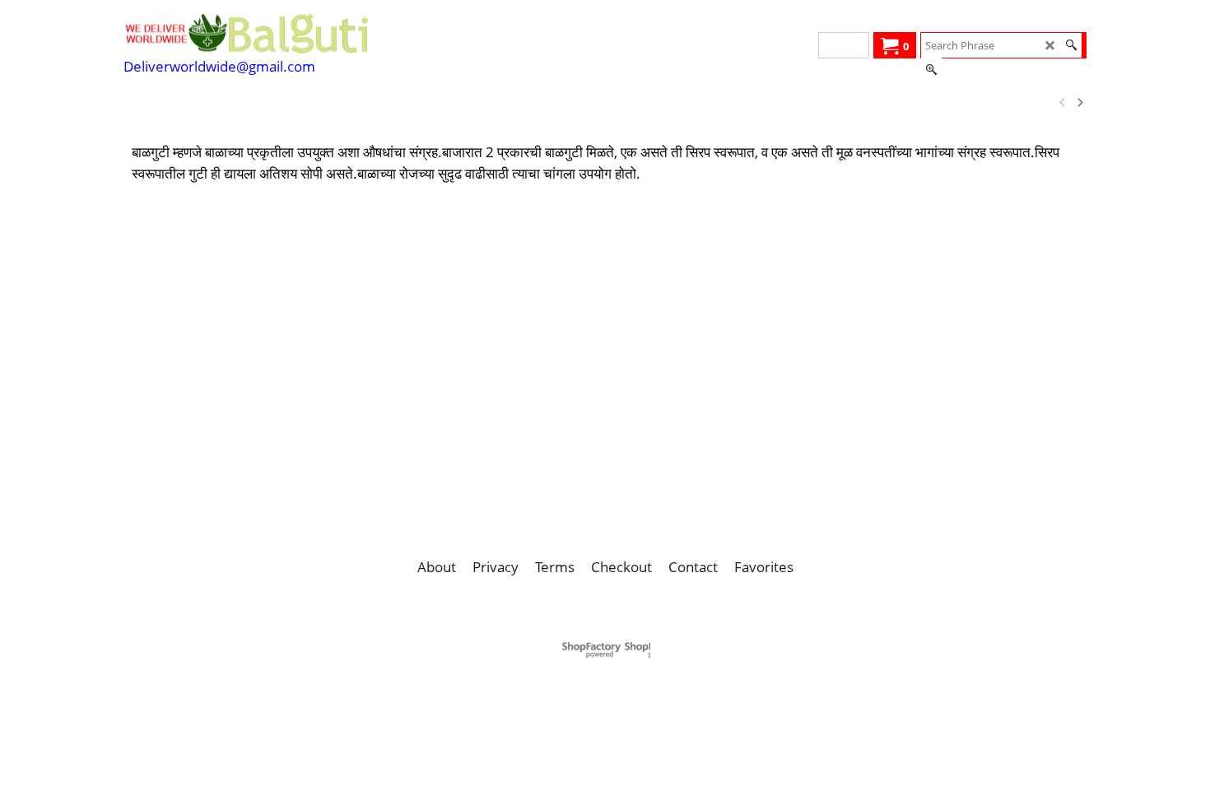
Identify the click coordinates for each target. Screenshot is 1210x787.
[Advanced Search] (931, 70)
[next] (1079, 102)
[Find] (1071, 45)
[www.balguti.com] (246, 33)
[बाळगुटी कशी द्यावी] (331, 102)
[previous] (1062, 102)
